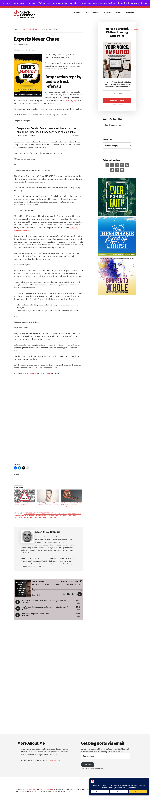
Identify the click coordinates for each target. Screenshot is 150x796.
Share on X (75, 135)
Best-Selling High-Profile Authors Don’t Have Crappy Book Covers (47, 505)
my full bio (55, 760)
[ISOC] (117, 255)
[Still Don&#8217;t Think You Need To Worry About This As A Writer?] (71, 496)
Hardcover (45, 373)
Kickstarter (53, 515)
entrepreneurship (39, 512)
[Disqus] (48, 707)
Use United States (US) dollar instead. (124, 3)
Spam (44, 517)
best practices (29, 514)
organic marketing (27, 517)
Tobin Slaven (51, 517)
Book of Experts (41, 514)
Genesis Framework (46, 789)
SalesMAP (38, 517)
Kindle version (31, 373)
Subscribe (87, 765)
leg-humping (73, 515)
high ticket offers (41, 515)
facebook (30, 515)
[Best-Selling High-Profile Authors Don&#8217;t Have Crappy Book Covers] (48, 496)
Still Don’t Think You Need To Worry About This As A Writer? (71, 505)
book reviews (28, 512)
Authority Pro (32, 789)
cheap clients (62, 514)
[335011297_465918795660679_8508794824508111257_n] (117, 216)
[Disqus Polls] (48, 653)
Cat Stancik (52, 514)
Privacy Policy (117, 104)
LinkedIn (17, 517)
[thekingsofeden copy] (117, 294)
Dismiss (144, 3)
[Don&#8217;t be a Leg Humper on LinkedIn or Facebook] (24, 496)
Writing (50, 512)
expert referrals (20, 515)
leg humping (70, 100)
